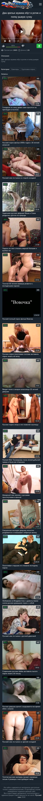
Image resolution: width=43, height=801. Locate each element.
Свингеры (15, 69)
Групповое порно (28, 69)
